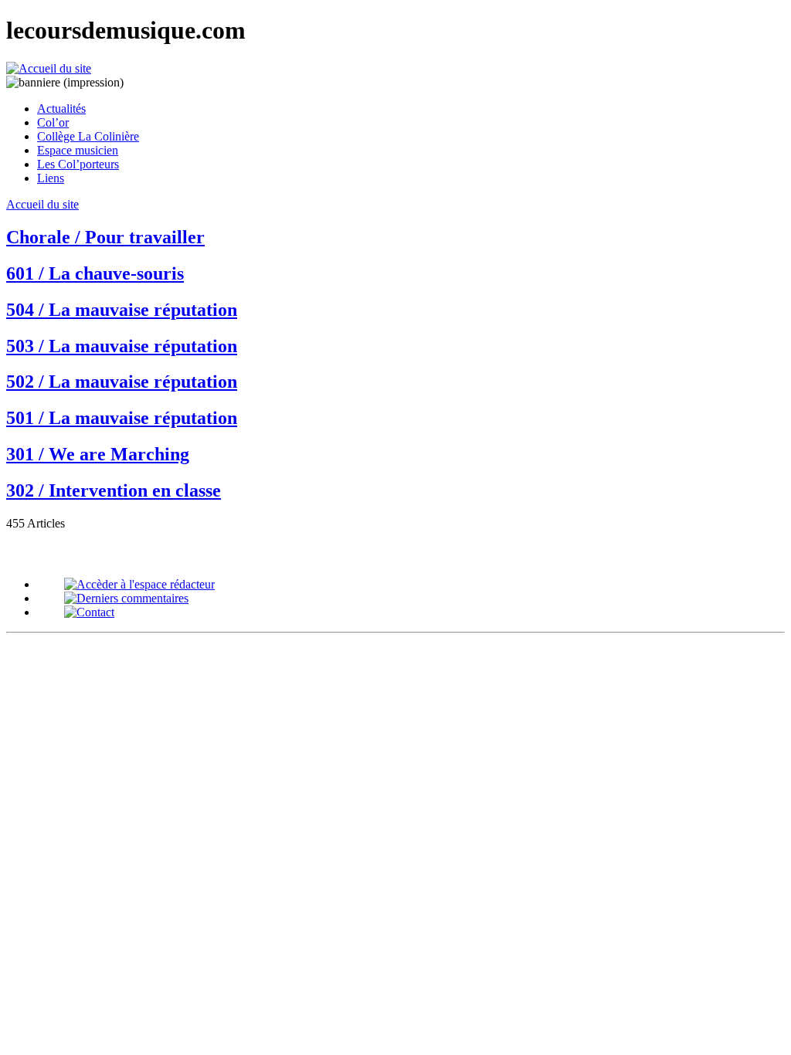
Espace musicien (77, 150)
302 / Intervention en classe (113, 490)
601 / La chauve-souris (95, 273)
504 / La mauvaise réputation (121, 310)
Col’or (53, 122)
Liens (50, 178)
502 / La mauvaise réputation (121, 381)
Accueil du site (42, 204)
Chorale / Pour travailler (105, 237)
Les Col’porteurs (78, 164)
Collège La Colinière (88, 136)
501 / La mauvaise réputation (121, 418)
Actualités (61, 108)
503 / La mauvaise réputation (121, 346)
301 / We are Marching (97, 454)
